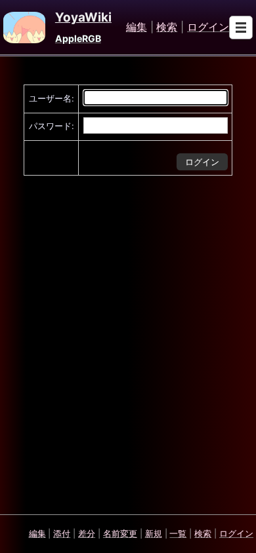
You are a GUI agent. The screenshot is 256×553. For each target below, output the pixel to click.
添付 (61, 533)
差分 (86, 533)
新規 (153, 533)
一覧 (177, 533)
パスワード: (51, 126)
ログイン (208, 27)
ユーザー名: (51, 98)
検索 (166, 27)
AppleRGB (78, 38)
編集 (136, 27)
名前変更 (120, 533)
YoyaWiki (83, 17)
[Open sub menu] (241, 27)
